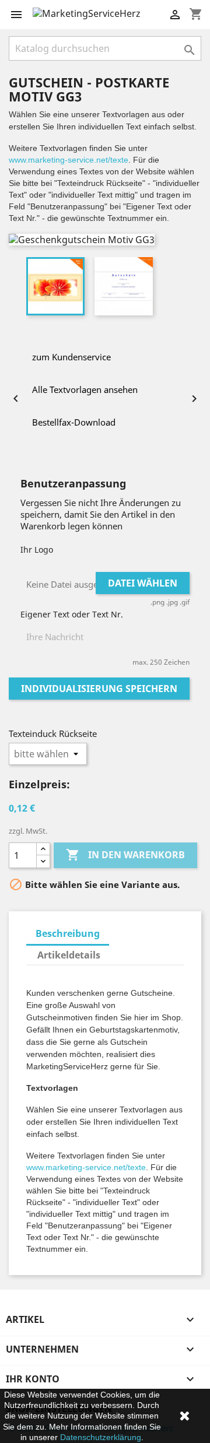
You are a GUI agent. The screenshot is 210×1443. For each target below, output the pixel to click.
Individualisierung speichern (99, 688)
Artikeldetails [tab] (68, 955)
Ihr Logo (36, 549)
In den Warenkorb (125, 855)
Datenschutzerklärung (100, 1437)
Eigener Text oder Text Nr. (71, 614)
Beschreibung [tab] (68, 933)
